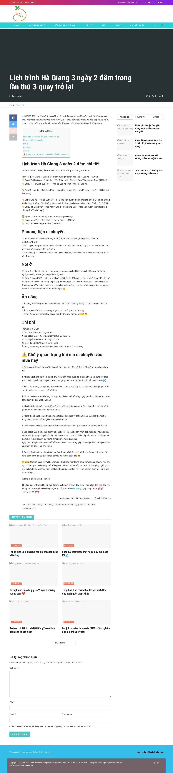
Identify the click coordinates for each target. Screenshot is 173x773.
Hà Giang (49, 505)
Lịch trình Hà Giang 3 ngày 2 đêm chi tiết (41, 136)
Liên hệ (32, 2)
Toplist (88, 25)
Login (161, 2)
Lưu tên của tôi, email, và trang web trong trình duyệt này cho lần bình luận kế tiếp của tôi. (51, 726)
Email (12, 714)
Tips (104, 25)
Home (17, 25)
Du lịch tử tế (16, 96)
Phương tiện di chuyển (33, 140)
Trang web (67, 714)
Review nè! (20, 105)
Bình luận (14, 668)
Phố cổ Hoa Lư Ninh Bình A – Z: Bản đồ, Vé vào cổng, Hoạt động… (148, 143)
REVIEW (91, 505)
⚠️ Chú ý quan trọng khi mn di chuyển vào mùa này (46, 154)
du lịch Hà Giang (35, 505)
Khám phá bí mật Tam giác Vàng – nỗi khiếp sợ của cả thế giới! (147, 128)
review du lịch (29, 508)
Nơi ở (25, 144)
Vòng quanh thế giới (65, 25)
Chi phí (26, 151)
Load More (60, 643)
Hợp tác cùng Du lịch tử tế (19, 2)
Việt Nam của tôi (37, 25)
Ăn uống (27, 147)
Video (118, 25)
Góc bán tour (137, 25)
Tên (12, 702)
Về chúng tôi (14, 752)
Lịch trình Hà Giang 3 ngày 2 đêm (70, 505)
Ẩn (51, 131)
